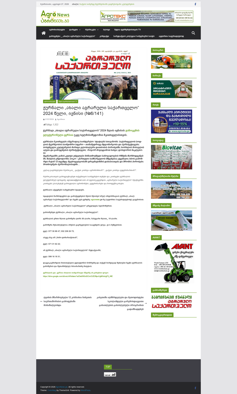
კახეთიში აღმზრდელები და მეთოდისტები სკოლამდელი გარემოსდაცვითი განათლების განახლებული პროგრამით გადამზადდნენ (120, 303)
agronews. (95, 199)
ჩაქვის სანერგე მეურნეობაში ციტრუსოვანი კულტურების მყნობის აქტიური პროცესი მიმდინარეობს (107, 5)
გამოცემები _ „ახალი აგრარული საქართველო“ (72, 36)
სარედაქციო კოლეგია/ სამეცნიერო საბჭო (133, 36)
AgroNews (61, 119)
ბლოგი (106, 29)
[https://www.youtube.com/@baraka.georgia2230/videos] (171, 82)
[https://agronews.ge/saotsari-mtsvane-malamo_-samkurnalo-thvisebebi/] (171, 212)
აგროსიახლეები (57, 29)
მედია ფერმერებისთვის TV (127, 29)
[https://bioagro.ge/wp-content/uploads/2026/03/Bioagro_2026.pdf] (171, 56)
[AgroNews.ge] (43, 33)
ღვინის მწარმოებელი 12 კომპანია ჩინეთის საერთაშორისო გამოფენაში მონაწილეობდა (68, 301)
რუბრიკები (90, 29)
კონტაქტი (104, 36)
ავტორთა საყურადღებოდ (171, 36)
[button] (79, 30)
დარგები (73, 29)
